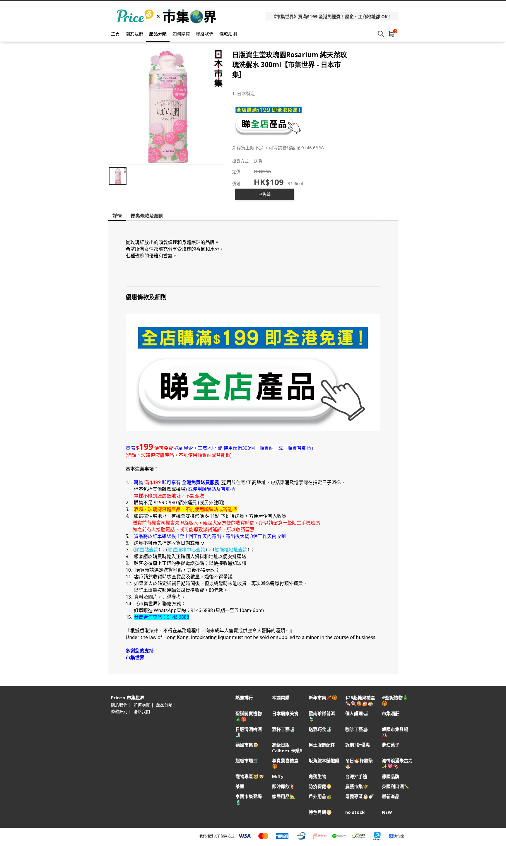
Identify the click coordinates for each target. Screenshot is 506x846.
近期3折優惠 (357, 745)
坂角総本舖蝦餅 (324, 760)
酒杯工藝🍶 (283, 729)
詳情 (117, 216)
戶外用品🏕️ (320, 796)
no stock (355, 812)
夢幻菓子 (390, 745)
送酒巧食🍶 (320, 729)
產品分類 (158, 34)
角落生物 (317, 776)
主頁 (115, 34)
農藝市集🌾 (356, 786)
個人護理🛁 (356, 713)
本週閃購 (281, 697)
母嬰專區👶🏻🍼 (359, 796)
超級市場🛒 (247, 760)
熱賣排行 (244, 697)
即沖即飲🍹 (283, 786)
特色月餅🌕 (320, 812)
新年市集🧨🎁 (323, 697)
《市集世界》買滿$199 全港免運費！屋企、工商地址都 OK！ (332, 16)
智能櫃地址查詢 (231, 549)
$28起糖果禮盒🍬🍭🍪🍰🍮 (360, 700)
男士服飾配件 (322, 745)
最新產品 (390, 796)
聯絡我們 (204, 34)
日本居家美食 (285, 713)
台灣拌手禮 (356, 776)
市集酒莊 (390, 713)
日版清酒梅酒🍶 (248, 732)
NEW (387, 812)
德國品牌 (390, 776)
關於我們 (134, 34)
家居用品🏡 (283, 796)
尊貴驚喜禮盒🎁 (285, 763)
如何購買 (181, 34)
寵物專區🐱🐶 (249, 776)
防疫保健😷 (320, 786)
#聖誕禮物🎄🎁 (395, 700)
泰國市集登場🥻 (248, 799)
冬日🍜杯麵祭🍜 (359, 763)
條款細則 (228, 34)
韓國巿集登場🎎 (395, 732)
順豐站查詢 (146, 549)
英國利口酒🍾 (395, 786)
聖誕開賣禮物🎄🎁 (248, 716)
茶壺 (239, 786)
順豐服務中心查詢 (186, 549)
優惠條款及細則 (147, 216)
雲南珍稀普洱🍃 (322, 716)
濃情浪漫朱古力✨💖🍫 (397, 763)
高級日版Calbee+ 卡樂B (287, 747)
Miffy (277, 776)
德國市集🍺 (247, 745)
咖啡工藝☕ (356, 729)
